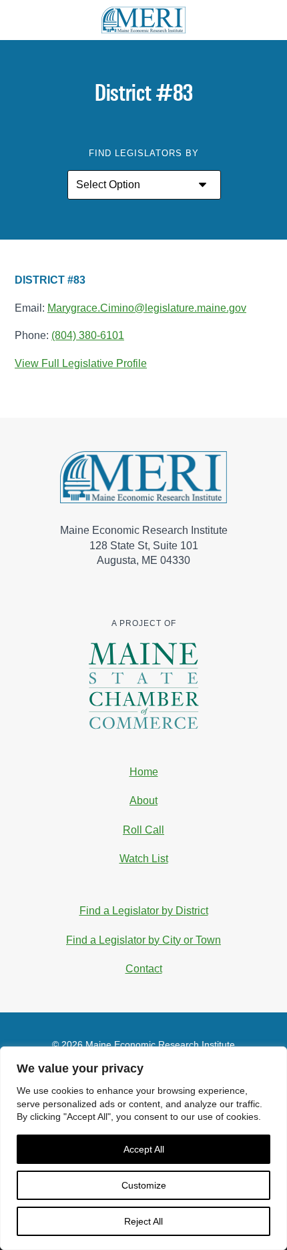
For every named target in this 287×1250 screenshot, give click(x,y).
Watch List (143, 858)
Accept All (143, 1149)
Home (143, 771)
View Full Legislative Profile (81, 363)
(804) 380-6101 (87, 335)
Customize (143, 1185)
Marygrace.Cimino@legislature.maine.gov (146, 308)
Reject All (143, 1221)
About (143, 800)
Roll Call (143, 830)
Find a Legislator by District (143, 910)
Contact (143, 968)
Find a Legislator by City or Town (143, 940)
